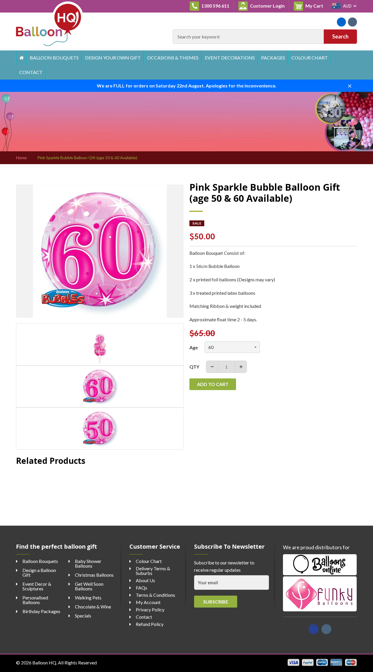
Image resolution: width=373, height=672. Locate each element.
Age (193, 347)
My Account (148, 602)
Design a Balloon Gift (39, 572)
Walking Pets (88, 597)
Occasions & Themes (172, 57)
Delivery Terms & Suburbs (153, 571)
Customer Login (267, 5)
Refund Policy (149, 624)
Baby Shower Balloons (88, 563)
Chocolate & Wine (93, 606)
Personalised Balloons (35, 600)
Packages (273, 57)
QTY (194, 366)
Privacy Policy (150, 609)
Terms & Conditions (155, 595)
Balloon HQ (44, 662)
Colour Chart (309, 57)
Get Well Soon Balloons (89, 586)
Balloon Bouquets (54, 57)
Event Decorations (230, 57)
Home (21, 57)
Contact (31, 72)
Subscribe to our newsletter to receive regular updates (224, 566)
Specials (83, 615)
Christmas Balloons (94, 575)
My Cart (316, 5)
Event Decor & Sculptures (36, 586)
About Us (145, 580)
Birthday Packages (41, 611)
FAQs (141, 587)
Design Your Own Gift (113, 57)
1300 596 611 (214, 5)
